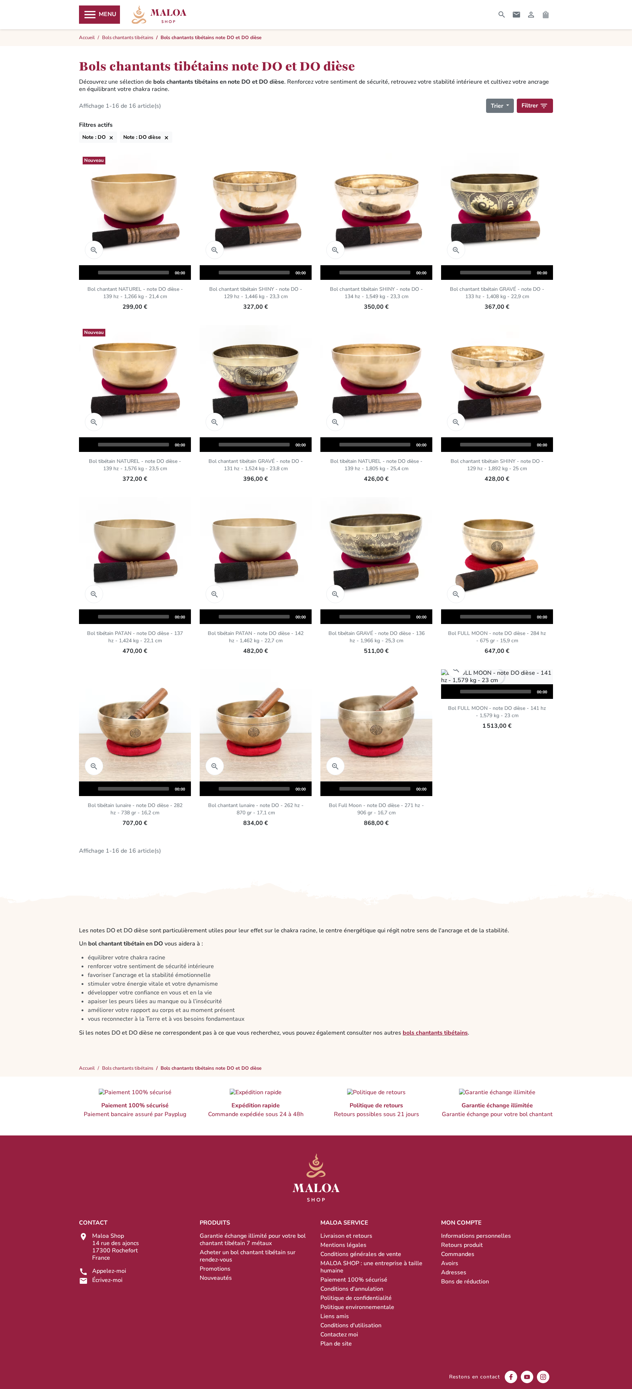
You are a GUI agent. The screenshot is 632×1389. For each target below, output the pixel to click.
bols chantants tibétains (435, 1033)
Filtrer (535, 106)
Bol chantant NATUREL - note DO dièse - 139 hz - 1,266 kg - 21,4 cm (135, 293)
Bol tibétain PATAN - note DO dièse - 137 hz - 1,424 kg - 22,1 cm (135, 637)
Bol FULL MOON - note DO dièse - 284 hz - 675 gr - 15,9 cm (497, 637)
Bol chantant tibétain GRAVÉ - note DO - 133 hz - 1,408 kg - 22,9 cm (497, 293)
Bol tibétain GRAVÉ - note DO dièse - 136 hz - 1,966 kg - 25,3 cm (376, 637)
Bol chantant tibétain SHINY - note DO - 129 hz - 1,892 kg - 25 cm (497, 465)
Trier (498, 106)
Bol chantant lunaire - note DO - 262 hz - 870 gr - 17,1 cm (256, 809)
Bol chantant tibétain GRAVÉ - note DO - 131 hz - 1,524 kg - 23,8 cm (255, 465)
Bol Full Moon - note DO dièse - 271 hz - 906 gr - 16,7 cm (376, 809)
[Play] (88, 272)
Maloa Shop (159, 14)
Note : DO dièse (146, 137)
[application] (135, 272)
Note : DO (98, 137)
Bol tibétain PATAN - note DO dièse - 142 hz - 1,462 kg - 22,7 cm (256, 637)
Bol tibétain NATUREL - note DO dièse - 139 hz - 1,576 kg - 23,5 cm (135, 465)
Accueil (87, 1068)
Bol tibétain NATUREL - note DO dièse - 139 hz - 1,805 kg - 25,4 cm (376, 465)
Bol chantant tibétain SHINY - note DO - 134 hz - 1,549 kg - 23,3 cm (376, 293)
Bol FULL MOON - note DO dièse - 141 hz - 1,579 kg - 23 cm (497, 712)
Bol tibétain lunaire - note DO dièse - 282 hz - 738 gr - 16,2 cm (135, 809)
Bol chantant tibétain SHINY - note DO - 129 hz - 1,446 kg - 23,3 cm (255, 293)
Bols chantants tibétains (127, 1068)
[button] (135, 1103)
